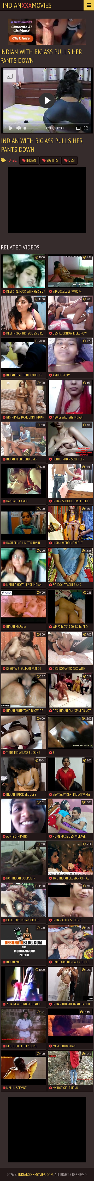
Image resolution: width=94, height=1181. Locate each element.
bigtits (52, 160)
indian (31, 160)
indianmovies (27, 5)
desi (71, 160)
